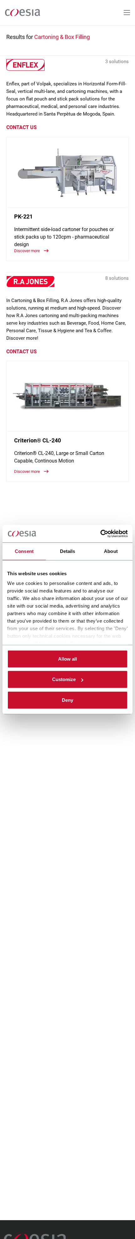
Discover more (27, 250)
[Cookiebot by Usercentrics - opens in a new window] (100, 534)
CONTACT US (21, 127)
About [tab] (111, 551)
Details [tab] (67, 551)
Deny (67, 699)
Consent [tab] (24, 551)
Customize (64, 679)
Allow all (67, 658)
